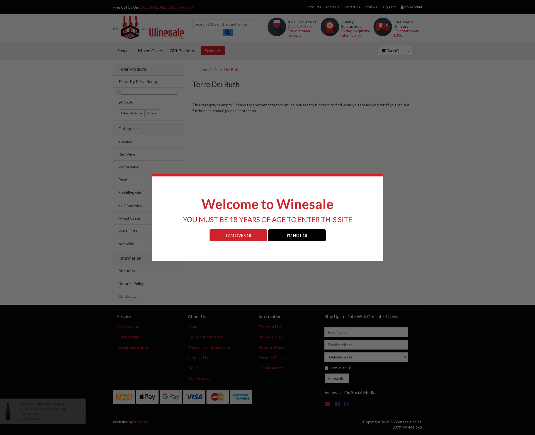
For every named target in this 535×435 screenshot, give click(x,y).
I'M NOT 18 (297, 235)
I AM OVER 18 (238, 235)
